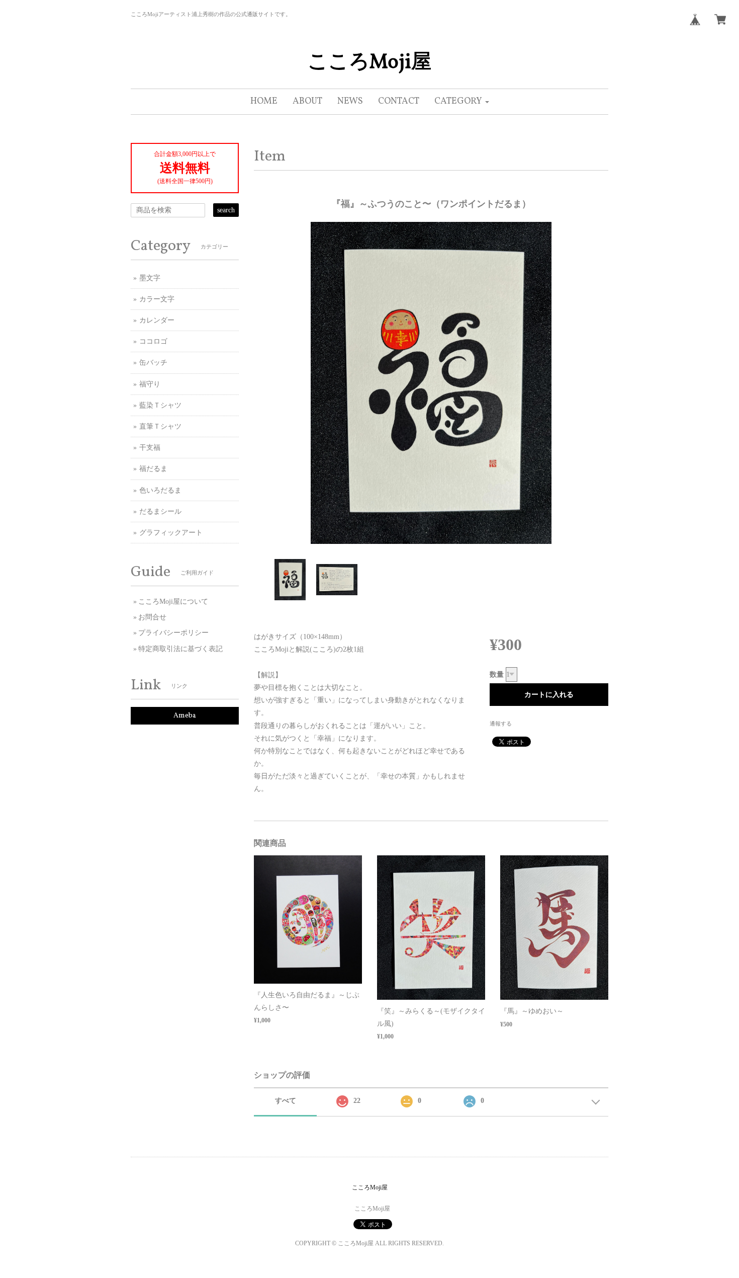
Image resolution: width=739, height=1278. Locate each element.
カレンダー (156, 320)
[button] (462, 101)
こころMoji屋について (173, 601)
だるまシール (160, 511)
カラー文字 (156, 299)
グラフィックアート (171, 532)
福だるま (153, 468)
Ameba (184, 716)
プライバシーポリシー (173, 632)
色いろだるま (160, 490)
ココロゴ (153, 341)
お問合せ (152, 617)
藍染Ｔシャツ (160, 405)
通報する (501, 724)
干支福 (149, 447)
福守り (149, 384)
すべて (285, 1100)
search (226, 210)
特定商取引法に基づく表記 (180, 649)
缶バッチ (153, 362)
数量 (497, 674)
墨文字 (149, 278)
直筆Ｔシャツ (160, 426)
